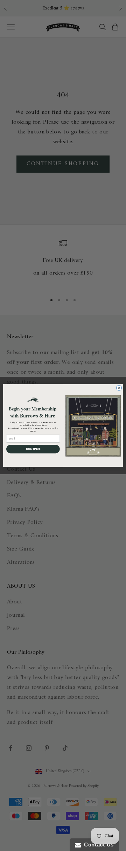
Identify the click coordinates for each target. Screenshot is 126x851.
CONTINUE (33, 449)
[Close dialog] (118, 387)
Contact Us (97, 844)
